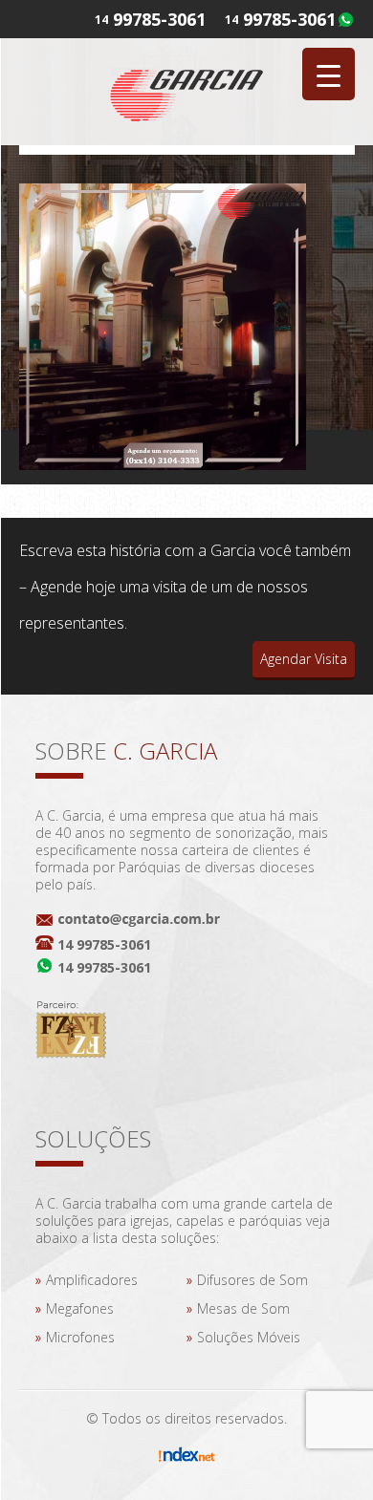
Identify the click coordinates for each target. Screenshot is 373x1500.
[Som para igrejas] (186, 91)
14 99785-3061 (104, 944)
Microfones (80, 1337)
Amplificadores (92, 1280)
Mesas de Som (243, 1308)
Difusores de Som (252, 1280)
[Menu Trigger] (328, 74)
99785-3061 (289, 19)
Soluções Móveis (248, 1337)
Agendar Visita (303, 659)
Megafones (80, 1308)
